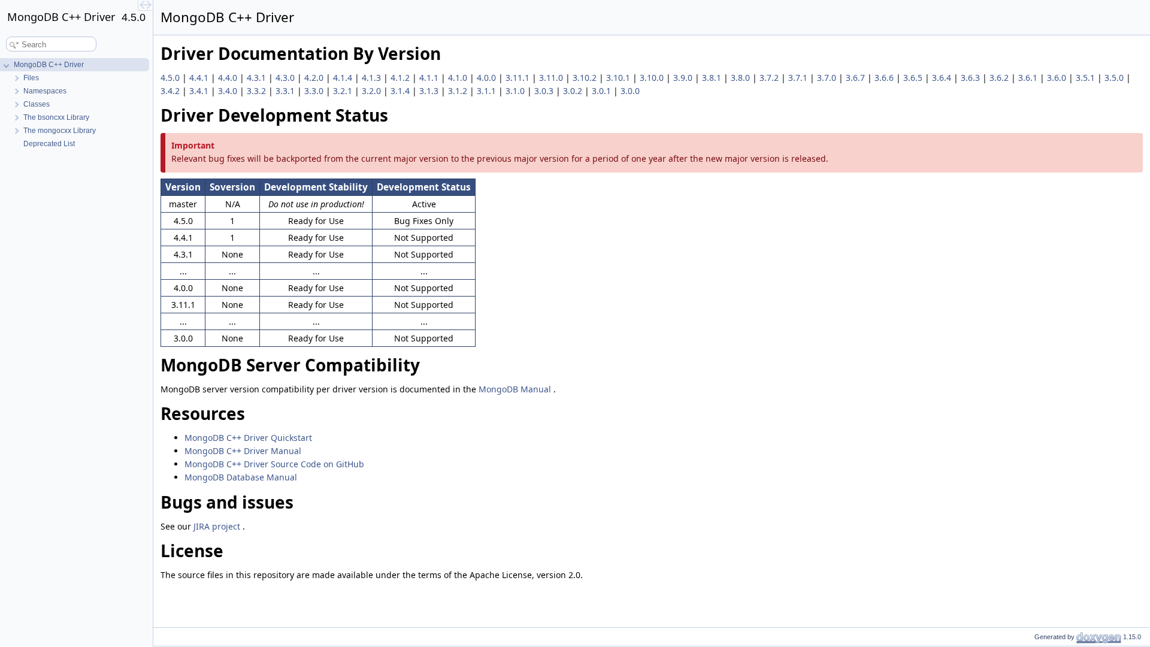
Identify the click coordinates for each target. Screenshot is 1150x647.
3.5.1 (1086, 77)
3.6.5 (914, 77)
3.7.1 (799, 77)
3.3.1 (286, 90)
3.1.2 (459, 90)
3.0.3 (545, 90)
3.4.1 (200, 90)
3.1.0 (516, 90)
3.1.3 (430, 90)
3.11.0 (552, 77)
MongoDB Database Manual (240, 477)
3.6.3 (971, 77)
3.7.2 (770, 77)
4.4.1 (200, 77)
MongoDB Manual (516, 389)
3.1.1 (487, 90)
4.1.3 (372, 77)
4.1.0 (459, 77)
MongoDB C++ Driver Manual (242, 450)
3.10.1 (619, 77)
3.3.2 (257, 90)
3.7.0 (828, 77)
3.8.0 (741, 77)
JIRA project (218, 526)
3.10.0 (653, 77)
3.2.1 (344, 90)
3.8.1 (713, 77)
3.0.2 (574, 90)
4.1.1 (430, 77)
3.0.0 (630, 90)
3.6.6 (885, 77)
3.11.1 (519, 77)
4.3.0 (286, 77)
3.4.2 (171, 90)
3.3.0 (315, 90)
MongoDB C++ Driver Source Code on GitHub (274, 464)
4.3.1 (257, 77)
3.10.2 (586, 77)
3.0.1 (602, 90)
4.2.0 (315, 77)
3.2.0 (372, 90)
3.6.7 (856, 77)
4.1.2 (401, 77)
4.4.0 (229, 77)
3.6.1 (1029, 77)
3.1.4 (401, 90)
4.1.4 (344, 77)
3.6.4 (943, 77)
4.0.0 (487, 77)
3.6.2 (1000, 77)
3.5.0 (1115, 77)
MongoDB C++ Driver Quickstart (248, 437)
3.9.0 (684, 77)
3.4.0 (229, 90)
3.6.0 (1058, 77)
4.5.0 (171, 77)
